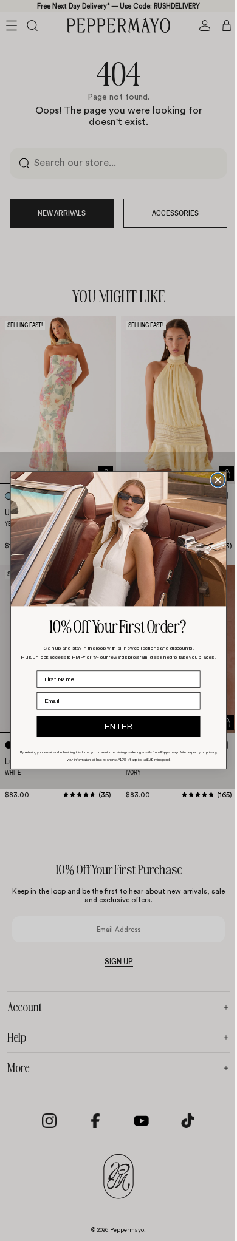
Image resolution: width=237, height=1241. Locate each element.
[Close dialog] (215, 481)
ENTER (115, 726)
